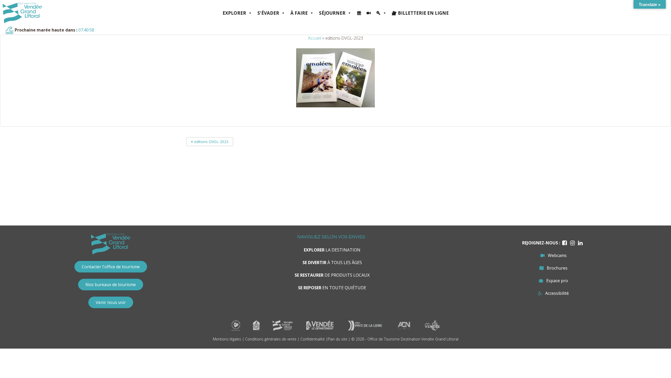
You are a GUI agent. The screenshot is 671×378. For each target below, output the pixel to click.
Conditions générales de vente (270, 339)
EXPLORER (234, 13)
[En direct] (369, 13)
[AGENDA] (359, 13)
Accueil (314, 38)
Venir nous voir (111, 302)
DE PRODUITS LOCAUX (332, 275)
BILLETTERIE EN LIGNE (423, 13)
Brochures (557, 268)
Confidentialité (312, 339)
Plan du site (337, 339)
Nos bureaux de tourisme (110, 284)
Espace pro (557, 281)
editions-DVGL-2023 (211, 141)
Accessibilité (557, 293)
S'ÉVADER (268, 13)
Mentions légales (227, 339)
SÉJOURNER (332, 13)
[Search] (381, 13)
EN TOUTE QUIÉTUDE (332, 288)
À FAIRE (299, 13)
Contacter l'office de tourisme (111, 267)
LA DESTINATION (332, 250)
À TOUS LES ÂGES (332, 262)
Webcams (557, 255)
